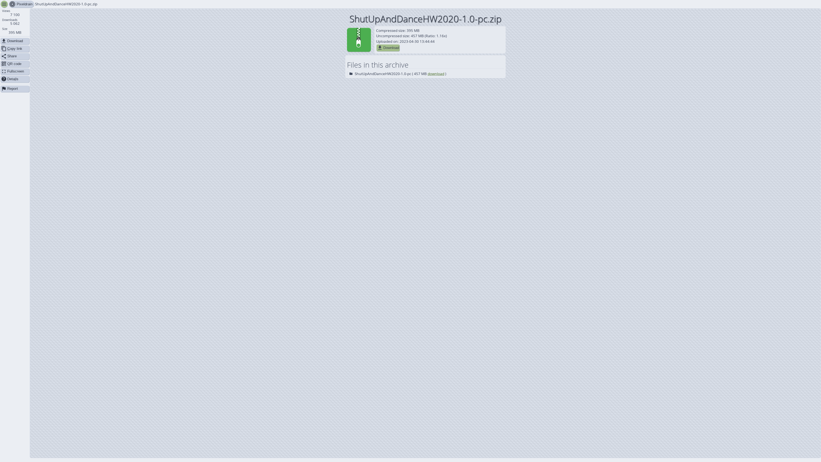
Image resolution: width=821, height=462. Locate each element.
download (436, 73)
